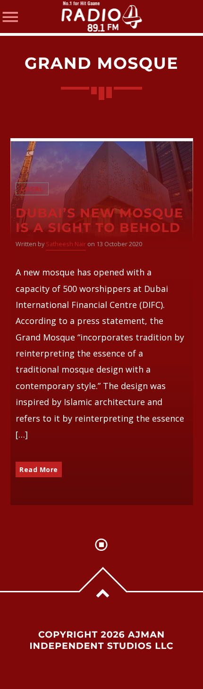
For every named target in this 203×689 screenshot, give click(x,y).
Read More (38, 469)
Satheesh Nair (66, 244)
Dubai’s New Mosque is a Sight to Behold (100, 220)
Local (32, 189)
